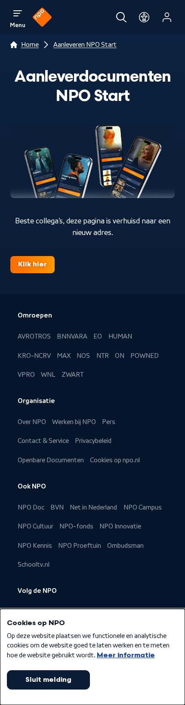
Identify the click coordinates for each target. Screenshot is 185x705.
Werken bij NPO (74, 421)
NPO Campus (142, 507)
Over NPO (32, 421)
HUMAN (120, 336)
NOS (83, 355)
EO (97, 336)
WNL (48, 374)
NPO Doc (31, 507)
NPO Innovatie (120, 526)
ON (119, 355)
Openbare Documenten (51, 460)
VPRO (26, 374)
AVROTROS (34, 336)
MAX (64, 355)
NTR (102, 355)
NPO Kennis (35, 545)
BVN (57, 507)
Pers (108, 421)
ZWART (72, 374)
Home (30, 44)
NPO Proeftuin (79, 545)
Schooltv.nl (33, 564)
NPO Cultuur (35, 526)
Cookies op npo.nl (115, 460)
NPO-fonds (76, 526)
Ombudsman (125, 545)
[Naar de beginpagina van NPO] (42, 17)
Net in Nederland (93, 507)
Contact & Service (43, 440)
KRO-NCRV (34, 355)
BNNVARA (72, 336)
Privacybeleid (93, 440)
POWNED (144, 355)
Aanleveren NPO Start (85, 44)
